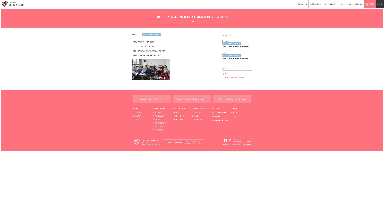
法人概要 (138, 116)
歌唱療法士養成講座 (316, 4)
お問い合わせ (358, 4)
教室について (178, 112)
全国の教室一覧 (179, 116)
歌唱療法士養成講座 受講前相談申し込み (192, 99)
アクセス (137, 119)
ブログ (233, 116)
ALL (226, 74)
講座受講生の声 (159, 116)
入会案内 (197, 116)
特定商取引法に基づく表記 (220, 120)
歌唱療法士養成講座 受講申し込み (232, 99)
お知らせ (234, 108)
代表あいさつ (139, 112)
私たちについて (302, 4)
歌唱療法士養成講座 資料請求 (152, 99)
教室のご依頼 (178, 119)
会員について (198, 112)
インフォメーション (345, 4)
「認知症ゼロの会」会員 (199, 108)
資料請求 (157, 119)
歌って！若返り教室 (330, 4)
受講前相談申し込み (161, 123)
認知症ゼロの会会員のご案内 (369, 4)
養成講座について (160, 112)
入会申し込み (198, 119)
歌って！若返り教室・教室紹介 (234, 77)
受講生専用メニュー (161, 130)
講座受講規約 (216, 116)
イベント (234, 112)
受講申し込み (159, 126)
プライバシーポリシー (219, 112)
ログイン (379, 4)
